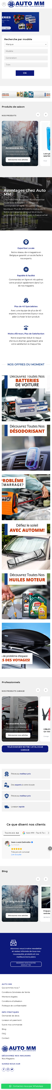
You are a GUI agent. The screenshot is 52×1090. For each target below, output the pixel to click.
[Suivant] (45, 114)
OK (25, 73)
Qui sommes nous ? (11, 988)
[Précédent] (38, 114)
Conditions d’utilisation (12, 1001)
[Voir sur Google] (7, 843)
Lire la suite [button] (16, 854)
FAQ (4, 1033)
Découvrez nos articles (18, 160)
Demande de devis (10, 1016)
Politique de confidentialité (14, 1005)
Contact (5, 1038)
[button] (4, 4)
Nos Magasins (8, 1058)
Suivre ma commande (12, 1025)
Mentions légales (9, 997)
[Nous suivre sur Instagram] (8, 1069)
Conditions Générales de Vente (16, 992)
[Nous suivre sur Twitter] (12, 1069)
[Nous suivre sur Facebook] (4, 1069)
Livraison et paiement (12, 1020)
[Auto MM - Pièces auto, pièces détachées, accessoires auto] (26, 4)
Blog (4, 1029)
